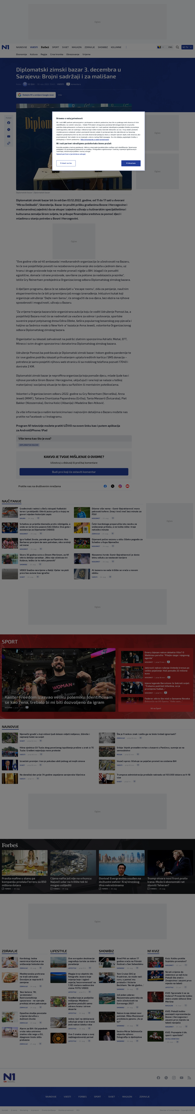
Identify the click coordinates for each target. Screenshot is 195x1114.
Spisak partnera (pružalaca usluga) (71, 154)
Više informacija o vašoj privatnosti (95, 140)
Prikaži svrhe (66, 163)
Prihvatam (130, 163)
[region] (98, 141)
